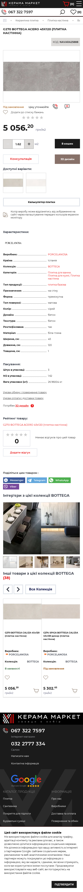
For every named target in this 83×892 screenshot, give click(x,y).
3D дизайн (22, 405)
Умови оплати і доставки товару (23, 398)
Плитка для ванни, (59, 272)
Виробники (58, 806)
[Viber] (11, 487)
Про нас (56, 798)
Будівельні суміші (14, 821)
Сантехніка (10, 806)
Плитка (7, 798)
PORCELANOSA (57, 254)
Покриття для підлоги (17, 813)
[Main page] (41, 718)
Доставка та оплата (63, 813)
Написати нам (20, 755)
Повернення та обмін (64, 821)
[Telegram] (37, 480)
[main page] (20, 4)
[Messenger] (14, 480)
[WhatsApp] (60, 480)
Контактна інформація (25, 763)
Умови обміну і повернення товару (25, 392)
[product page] (22, 611)
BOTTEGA (54, 266)
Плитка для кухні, (59, 275)
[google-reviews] (26, 782)
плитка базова (57, 284)
